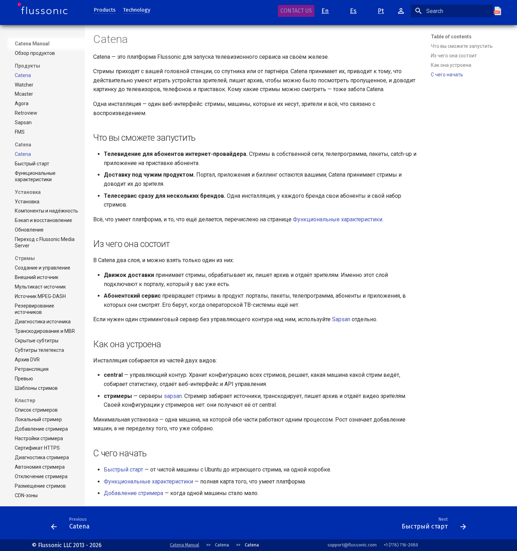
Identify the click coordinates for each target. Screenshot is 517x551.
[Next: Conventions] (245, 525)
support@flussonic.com (352, 544)
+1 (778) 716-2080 (401, 544)
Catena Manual (32, 43)
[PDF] (501, 11)
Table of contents (451, 36)
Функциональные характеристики (337, 219)
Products (105, 10)
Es (353, 11)
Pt (381, 11)
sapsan (173, 396)
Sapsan (341, 319)
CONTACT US (296, 10)
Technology (137, 10)
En (325, 11)
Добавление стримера (133, 493)
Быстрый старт (123, 469)
